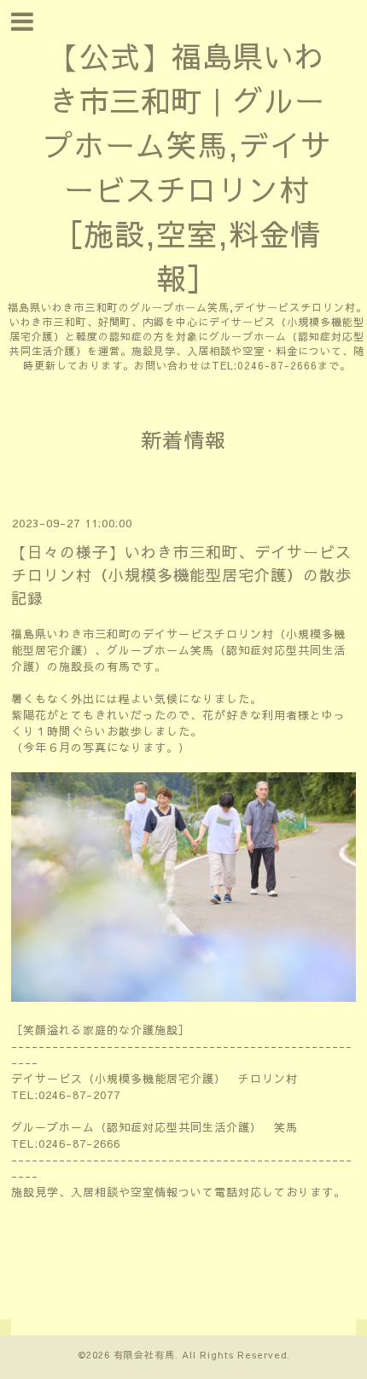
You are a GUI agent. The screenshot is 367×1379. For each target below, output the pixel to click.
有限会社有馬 (144, 1354)
